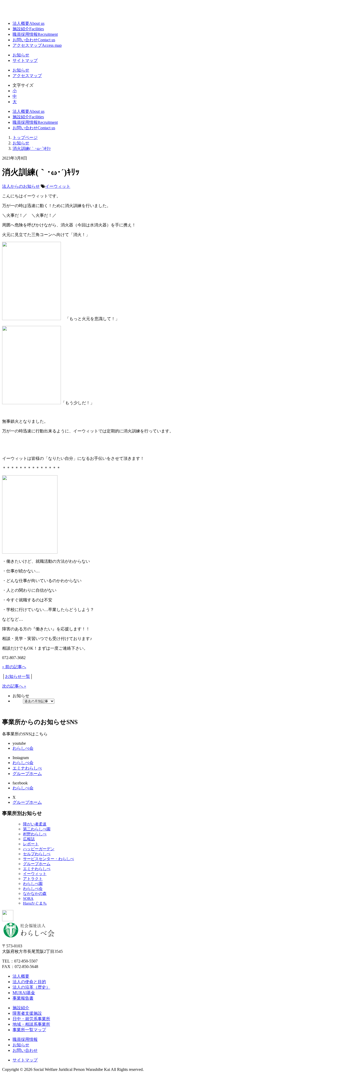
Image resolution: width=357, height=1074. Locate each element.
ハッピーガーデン (38, 849)
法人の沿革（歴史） (31, 987)
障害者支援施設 (27, 1013)
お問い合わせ (34, 40)
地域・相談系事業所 (31, 1024)
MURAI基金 (24, 992)
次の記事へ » (14, 686)
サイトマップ (25, 60)
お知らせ (21, 55)
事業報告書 (23, 998)
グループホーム (27, 773)
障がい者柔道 (35, 824)
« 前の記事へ (14, 667)
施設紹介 (28, 29)
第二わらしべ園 (36, 829)
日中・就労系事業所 (31, 1019)
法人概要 (28, 23)
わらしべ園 (33, 884)
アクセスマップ (37, 45)
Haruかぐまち (35, 903)
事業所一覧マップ (29, 1030)
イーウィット (57, 186)
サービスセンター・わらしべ (48, 859)
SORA (28, 898)
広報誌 (29, 839)
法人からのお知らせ (21, 186)
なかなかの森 (35, 893)
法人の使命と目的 (29, 981)
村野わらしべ (35, 834)
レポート (31, 844)
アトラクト (33, 879)
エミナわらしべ (27, 768)
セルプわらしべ (36, 854)
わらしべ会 (23, 748)
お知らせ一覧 (17, 676)
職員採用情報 (35, 34)
